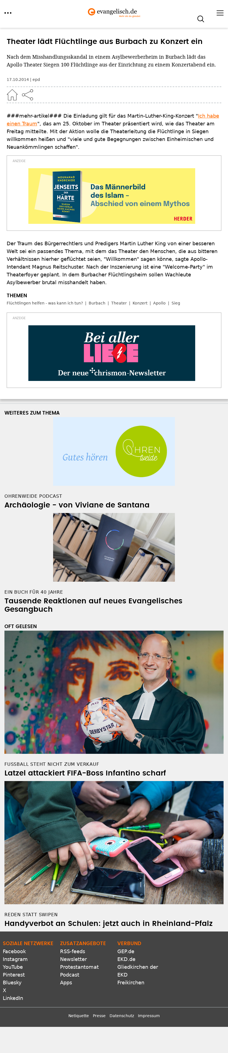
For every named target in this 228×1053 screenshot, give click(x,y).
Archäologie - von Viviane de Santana (77, 505)
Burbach (97, 303)
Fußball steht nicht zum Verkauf (51, 764)
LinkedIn (13, 998)
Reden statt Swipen (31, 914)
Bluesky (12, 982)
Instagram (15, 959)
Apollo (159, 303)
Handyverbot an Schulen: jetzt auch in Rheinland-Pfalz (108, 923)
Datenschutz (122, 1016)
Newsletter (73, 959)
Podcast (69, 975)
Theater (119, 303)
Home (12, 94)
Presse (99, 1016)
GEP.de (125, 951)
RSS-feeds (72, 951)
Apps (66, 982)
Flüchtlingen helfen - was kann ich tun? (45, 303)
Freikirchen (130, 982)
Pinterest (14, 975)
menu (7, 12)
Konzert (140, 303)
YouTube (13, 967)
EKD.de (126, 959)
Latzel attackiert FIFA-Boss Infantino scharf (85, 773)
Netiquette (78, 1016)
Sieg (176, 303)
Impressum (149, 1016)
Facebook (14, 951)
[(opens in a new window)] (111, 196)
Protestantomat (79, 967)
